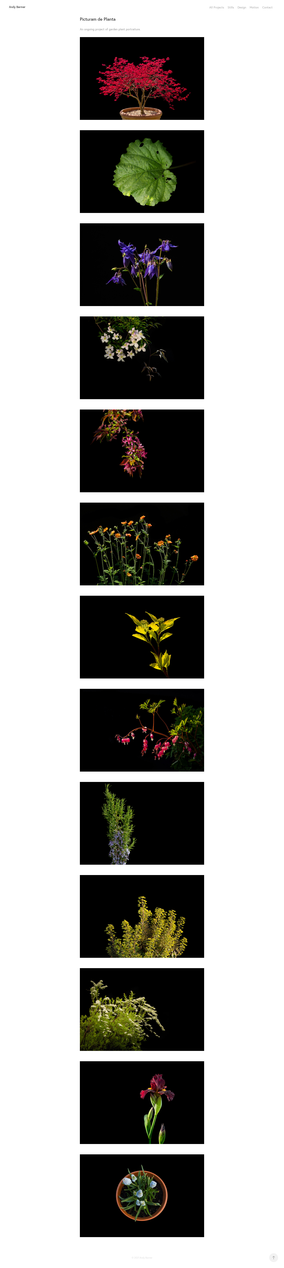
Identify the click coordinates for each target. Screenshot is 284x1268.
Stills (231, 7)
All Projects (216, 7)
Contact (267, 7)
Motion (254, 7)
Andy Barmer (17, 7)
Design (242, 7)
